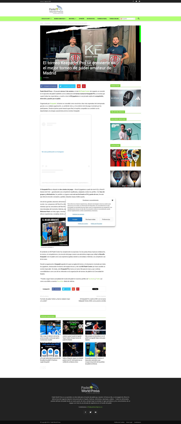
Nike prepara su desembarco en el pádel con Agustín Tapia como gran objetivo (95, 338)
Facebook (91, 279)
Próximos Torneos (62, 58)
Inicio (41, 23)
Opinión (81, 18)
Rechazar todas (90, 219)
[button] (112, 200)
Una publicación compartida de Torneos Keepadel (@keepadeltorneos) (68, 182)
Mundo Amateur (59, 18)
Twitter (98, 279)
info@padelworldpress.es (94, 407)
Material (72, 18)
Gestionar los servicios (78, 214)
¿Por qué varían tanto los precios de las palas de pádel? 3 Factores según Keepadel (50, 360)
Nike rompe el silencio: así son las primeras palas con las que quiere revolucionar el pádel (49, 338)
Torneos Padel (102, 18)
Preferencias (106, 219)
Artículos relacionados (47, 316)
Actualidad (48, 23)
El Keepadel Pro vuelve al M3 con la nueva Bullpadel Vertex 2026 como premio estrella (92, 300)
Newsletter (60, 281)
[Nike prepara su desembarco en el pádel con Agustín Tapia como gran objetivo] (95, 327)
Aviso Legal (129, 422)
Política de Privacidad (96, 223)
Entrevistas (91, 18)
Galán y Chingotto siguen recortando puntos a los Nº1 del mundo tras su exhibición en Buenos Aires (73, 360)
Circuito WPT (45, 18)
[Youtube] (139, 1)
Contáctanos (137, 422)
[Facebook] (133, 1)
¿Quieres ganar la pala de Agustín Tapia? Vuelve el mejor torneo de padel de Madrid (72, 338)
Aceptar (74, 219)
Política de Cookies (83, 223)
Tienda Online (114, 18)
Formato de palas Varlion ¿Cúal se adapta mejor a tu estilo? (55, 300)
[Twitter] (136, 1)
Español (124, 18)
